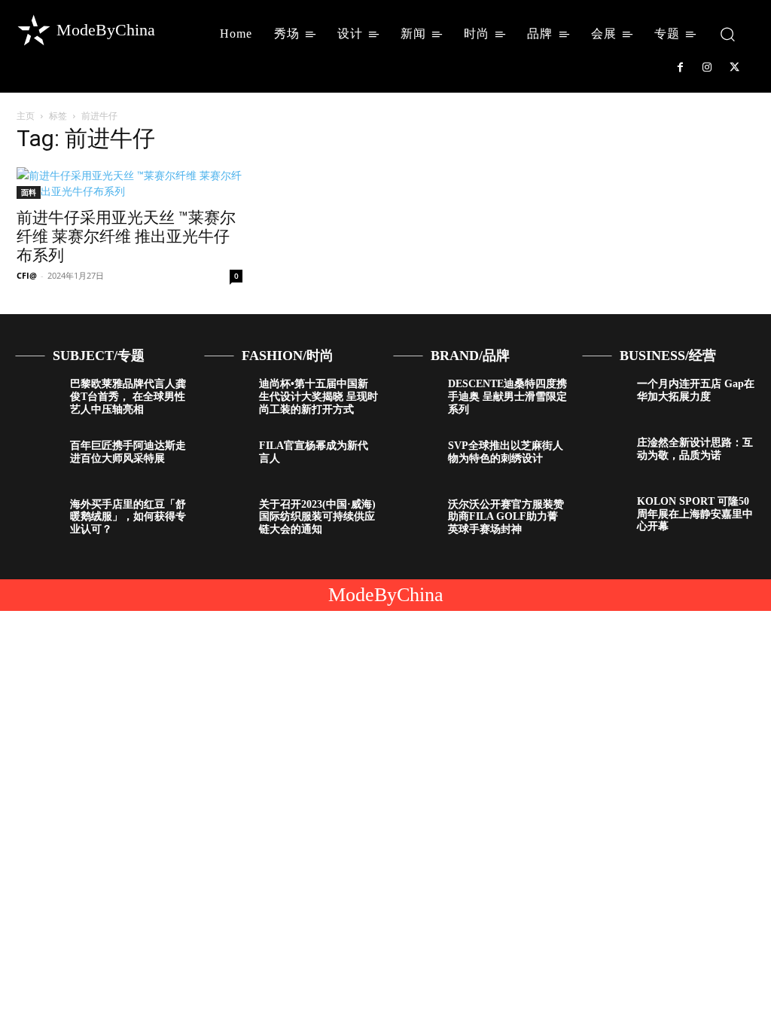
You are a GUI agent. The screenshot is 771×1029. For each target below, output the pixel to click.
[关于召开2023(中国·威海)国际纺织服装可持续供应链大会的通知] (226, 517)
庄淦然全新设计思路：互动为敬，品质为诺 (695, 449)
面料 (28, 192)
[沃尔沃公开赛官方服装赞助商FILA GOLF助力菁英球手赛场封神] (415, 517)
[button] (727, 33)
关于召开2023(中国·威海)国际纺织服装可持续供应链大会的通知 (317, 517)
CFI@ (27, 275)
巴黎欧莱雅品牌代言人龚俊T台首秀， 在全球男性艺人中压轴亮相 (128, 396)
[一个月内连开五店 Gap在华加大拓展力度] (604, 396)
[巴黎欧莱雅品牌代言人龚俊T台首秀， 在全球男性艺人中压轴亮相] (37, 396)
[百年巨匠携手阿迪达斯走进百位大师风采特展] (37, 458)
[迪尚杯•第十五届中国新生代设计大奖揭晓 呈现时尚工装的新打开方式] (226, 396)
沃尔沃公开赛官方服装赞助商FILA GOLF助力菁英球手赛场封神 (506, 517)
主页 (26, 115)
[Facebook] (679, 67)
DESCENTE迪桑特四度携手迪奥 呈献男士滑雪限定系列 (507, 396)
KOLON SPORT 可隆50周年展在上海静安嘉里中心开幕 (695, 514)
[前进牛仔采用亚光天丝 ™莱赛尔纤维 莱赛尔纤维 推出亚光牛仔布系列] (129, 183)
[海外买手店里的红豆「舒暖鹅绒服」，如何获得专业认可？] (37, 517)
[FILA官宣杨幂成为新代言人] (226, 458)
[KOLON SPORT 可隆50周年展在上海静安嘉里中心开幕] (604, 514)
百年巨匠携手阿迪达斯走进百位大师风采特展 (128, 452)
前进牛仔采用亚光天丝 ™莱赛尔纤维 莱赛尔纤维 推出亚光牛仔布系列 (126, 236)
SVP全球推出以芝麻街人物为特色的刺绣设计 (505, 452)
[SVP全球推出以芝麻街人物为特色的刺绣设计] (415, 458)
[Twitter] (734, 67)
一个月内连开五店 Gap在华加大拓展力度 (695, 390)
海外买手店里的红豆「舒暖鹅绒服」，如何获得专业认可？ (128, 517)
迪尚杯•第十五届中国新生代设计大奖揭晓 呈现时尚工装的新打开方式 (318, 396)
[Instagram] (707, 67)
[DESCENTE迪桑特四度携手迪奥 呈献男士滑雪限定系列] (415, 396)
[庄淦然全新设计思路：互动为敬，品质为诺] (604, 455)
